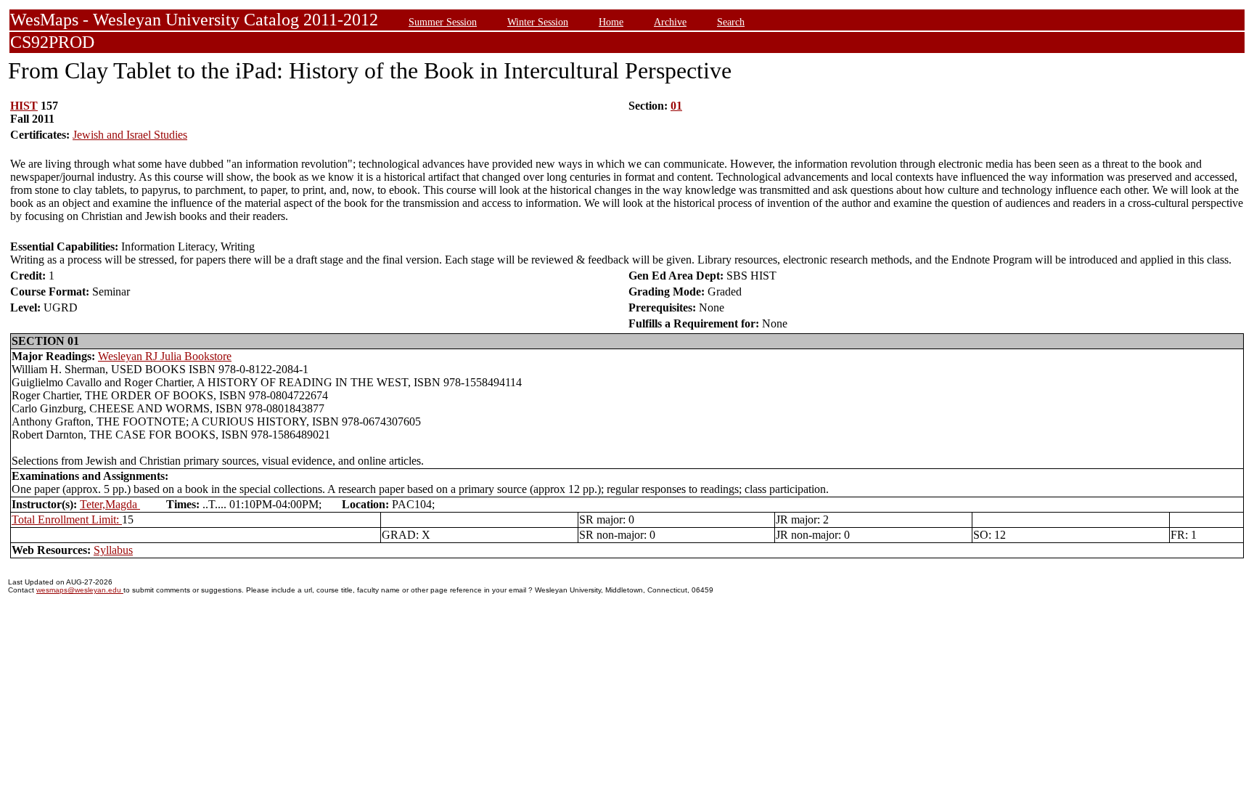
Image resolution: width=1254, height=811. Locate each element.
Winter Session (537, 22)
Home (611, 22)
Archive (670, 22)
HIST (24, 105)
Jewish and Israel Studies (130, 135)
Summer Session (443, 22)
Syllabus (113, 550)
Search (731, 22)
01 (676, 105)
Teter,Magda (110, 504)
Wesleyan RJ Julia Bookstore (164, 356)
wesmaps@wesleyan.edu (79, 590)
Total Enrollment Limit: (67, 519)
